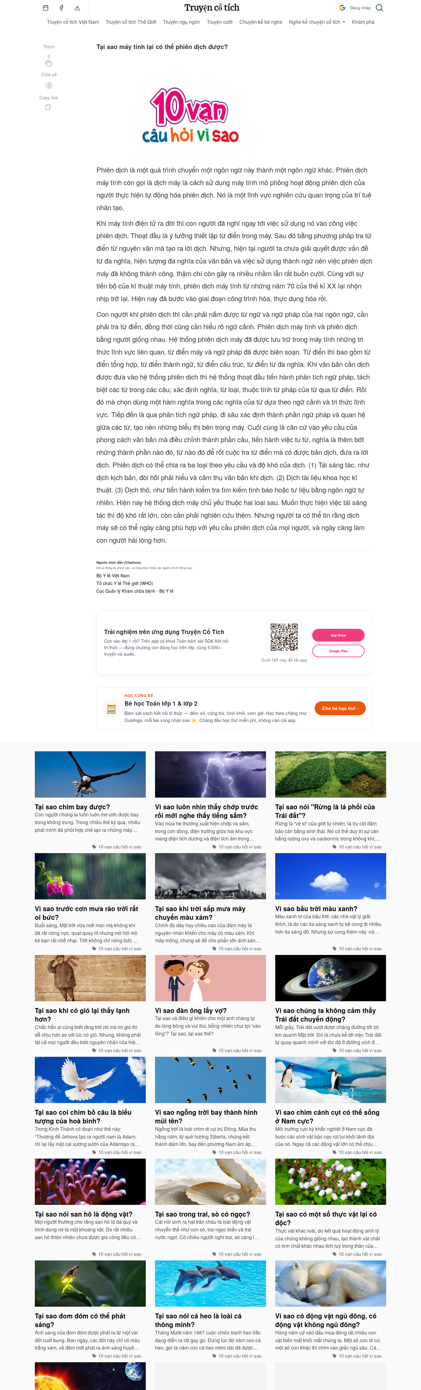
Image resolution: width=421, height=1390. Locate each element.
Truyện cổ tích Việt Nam (73, 21)
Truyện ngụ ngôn (181, 21)
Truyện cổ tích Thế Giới (131, 21)
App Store (338, 635)
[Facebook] (61, 7)
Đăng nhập (360, 7)
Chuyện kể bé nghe (260, 21)
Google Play (338, 651)
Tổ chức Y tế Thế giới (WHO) (124, 583)
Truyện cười (220, 21)
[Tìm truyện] (379, 7)
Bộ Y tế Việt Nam (113, 575)
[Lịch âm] (45, 7)
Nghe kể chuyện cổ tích (314, 21)
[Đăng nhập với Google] (342, 8)
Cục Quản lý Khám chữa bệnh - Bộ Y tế (135, 591)
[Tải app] (77, 7)
